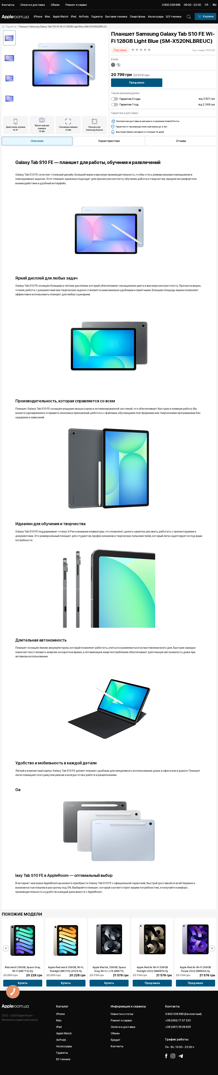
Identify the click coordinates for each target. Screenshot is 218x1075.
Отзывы (181, 141)
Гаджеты (62, 1052)
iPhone (60, 1014)
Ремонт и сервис (76, 4)
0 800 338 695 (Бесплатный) (183, 1014)
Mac (59, 1020)
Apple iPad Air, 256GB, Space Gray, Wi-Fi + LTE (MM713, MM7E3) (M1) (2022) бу (109, 971)
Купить (23, 983)
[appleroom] (3, 26)
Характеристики (109, 141)
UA (206, 4)
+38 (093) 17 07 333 (178, 1020)
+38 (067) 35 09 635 (178, 1027)
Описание (37, 141)
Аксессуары (64, 1046)
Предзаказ (136, 82)
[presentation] (6, 948)
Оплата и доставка (32, 4)
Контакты (8, 4)
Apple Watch (64, 1033)
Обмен (55, 4)
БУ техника (63, 1059)
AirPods (61, 1039)
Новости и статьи (122, 1014)
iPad (59, 1027)
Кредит (115, 1039)
